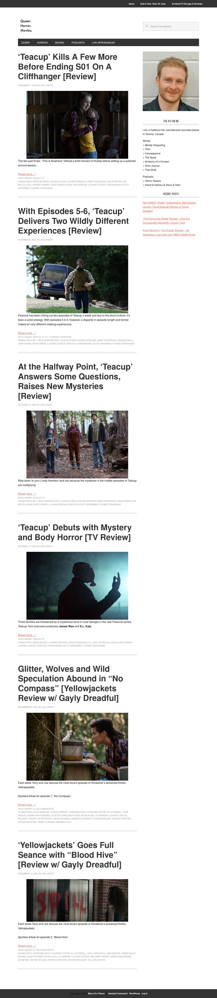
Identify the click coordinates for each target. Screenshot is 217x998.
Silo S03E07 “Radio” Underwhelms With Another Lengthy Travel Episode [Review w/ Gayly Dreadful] (169, 207)
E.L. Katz (93, 642)
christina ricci (77, 811)
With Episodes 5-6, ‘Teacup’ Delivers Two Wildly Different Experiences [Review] (73, 220)
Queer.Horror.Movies (41, 26)
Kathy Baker (58, 184)
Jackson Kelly (125, 340)
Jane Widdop (113, 953)
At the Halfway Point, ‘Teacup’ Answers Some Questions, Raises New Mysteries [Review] (75, 380)
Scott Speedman (102, 343)
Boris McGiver (41, 181)
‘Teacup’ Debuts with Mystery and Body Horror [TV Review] (75, 532)
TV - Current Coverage (58, 336)
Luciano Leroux (97, 184)
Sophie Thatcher (121, 818)
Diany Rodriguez (96, 181)
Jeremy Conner (41, 184)
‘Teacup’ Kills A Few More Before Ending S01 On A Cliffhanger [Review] (67, 66)
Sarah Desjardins (121, 956)
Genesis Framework (118, 993)
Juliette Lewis (59, 815)
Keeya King (74, 815)
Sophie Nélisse (102, 818)
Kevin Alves (87, 815)
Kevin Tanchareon (76, 184)
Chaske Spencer (76, 181)
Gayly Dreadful (96, 953)
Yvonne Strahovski (42, 188)
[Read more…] (26, 174)
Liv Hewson (101, 815)
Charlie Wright (59, 811)
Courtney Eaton (96, 811)
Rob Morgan (114, 184)
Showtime (23, 959)
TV (43, 178)
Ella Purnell (114, 811)
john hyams (24, 343)
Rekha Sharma (61, 818)
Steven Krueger (27, 821)
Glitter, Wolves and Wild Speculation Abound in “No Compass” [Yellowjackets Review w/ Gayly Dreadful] (70, 683)
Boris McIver (51, 340)
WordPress (134, 993)
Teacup (37, 178)
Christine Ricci (41, 953)
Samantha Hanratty (82, 818)
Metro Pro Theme (96, 993)
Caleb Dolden (58, 181)
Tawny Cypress (46, 821)
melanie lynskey (27, 818)
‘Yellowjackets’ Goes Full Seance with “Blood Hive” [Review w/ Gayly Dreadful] (70, 854)
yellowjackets (96, 959)
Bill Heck (38, 340)
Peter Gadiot (45, 818)
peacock (71, 343)
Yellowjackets (45, 808)
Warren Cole (63, 821)
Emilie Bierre (114, 181)
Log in (144, 993)
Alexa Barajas (41, 811)
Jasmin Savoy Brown (38, 815)
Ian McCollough (108, 642)
